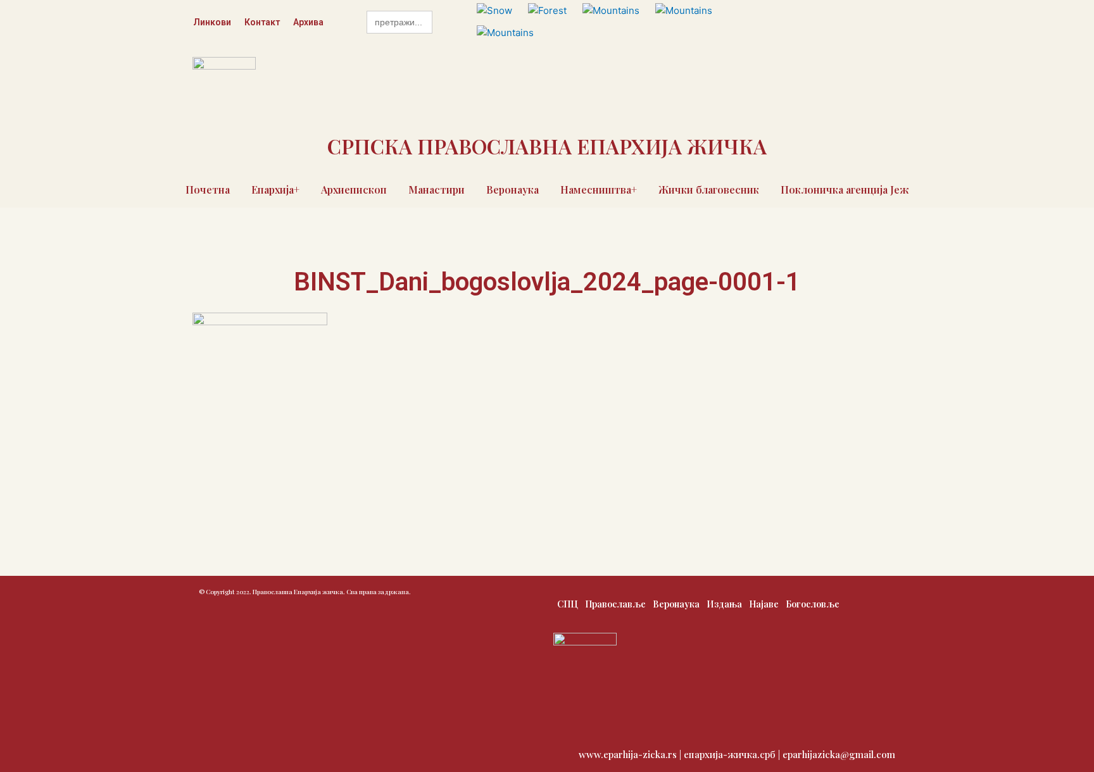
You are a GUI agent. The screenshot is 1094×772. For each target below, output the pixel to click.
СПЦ (567, 604)
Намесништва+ (598, 189)
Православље (615, 604)
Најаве (764, 604)
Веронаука (512, 189)
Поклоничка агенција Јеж (845, 189)
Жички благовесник (708, 189)
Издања (724, 604)
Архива (308, 22)
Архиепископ (354, 189)
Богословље (812, 604)
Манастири (436, 189)
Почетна (207, 189)
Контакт (262, 22)
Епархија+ (275, 189)
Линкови (212, 22)
